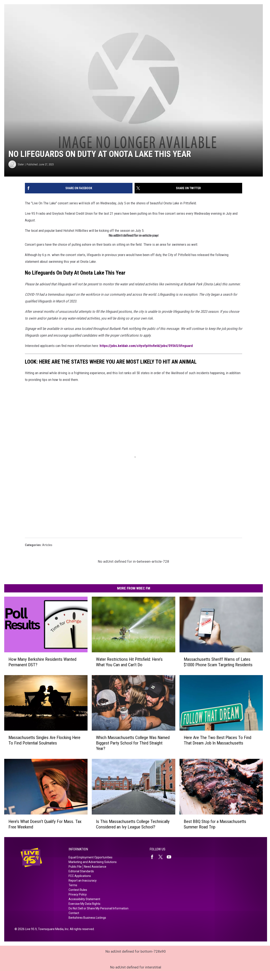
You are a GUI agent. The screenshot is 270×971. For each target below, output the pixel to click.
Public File (75, 866)
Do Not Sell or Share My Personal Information (98, 908)
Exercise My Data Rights (84, 903)
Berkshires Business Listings (87, 917)
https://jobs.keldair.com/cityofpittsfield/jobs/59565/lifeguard (146, 346)
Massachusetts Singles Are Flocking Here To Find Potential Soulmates (44, 740)
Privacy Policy (78, 894)
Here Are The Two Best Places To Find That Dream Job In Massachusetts (217, 740)
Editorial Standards (81, 871)
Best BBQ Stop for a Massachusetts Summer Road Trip (215, 824)
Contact (74, 913)
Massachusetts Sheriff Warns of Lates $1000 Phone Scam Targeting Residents (218, 662)
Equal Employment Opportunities (90, 857)
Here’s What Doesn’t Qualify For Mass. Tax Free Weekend (44, 824)
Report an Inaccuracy (83, 880)
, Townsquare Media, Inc (53, 929)
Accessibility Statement (84, 899)
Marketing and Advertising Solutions (93, 862)
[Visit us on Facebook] (154, 856)
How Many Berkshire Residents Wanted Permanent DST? (42, 662)
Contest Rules (78, 889)
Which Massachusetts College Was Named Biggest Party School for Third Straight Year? (133, 743)
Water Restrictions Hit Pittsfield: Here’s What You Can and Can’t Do (129, 662)
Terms (73, 885)
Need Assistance (95, 866)
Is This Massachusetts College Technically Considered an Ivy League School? (133, 824)
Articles (47, 545)
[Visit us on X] (162, 856)
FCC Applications (80, 876)
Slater (21, 164)
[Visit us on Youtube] (170, 856)
